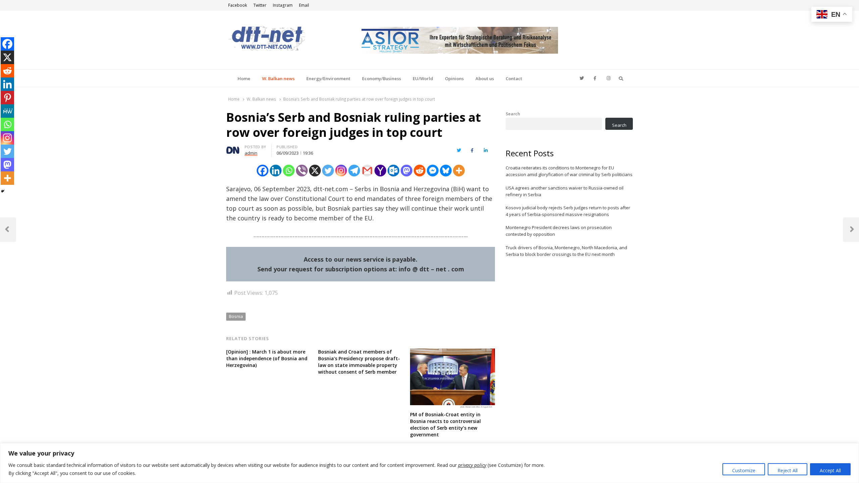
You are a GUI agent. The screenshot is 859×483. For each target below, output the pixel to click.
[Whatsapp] (289, 170)
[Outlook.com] (393, 170)
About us (484, 78)
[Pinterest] (7, 97)
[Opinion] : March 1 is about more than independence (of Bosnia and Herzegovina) (266, 358)
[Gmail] (367, 170)
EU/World (423, 78)
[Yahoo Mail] (380, 170)
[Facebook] (262, 170)
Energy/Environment (328, 78)
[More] (459, 170)
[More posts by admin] (233, 148)
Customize (743, 470)
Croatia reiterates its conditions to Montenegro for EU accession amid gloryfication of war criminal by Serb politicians (569, 171)
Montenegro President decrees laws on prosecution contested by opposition (559, 230)
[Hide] (2, 191)
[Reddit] (419, 170)
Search (513, 113)
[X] (315, 170)
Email (304, 5)
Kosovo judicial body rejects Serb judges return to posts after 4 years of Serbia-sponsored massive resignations (568, 211)
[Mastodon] (406, 170)
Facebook (237, 5)
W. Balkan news (278, 78)
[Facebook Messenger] (433, 170)
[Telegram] (354, 170)
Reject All (787, 470)
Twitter (259, 5)
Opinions (454, 78)
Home (244, 78)
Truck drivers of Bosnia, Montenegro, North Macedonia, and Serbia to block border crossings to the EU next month (566, 251)
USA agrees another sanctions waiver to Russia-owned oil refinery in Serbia (564, 191)
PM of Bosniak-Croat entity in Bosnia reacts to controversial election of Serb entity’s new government (445, 424)
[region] (429, 463)
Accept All (830, 470)
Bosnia (236, 316)
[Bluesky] (446, 170)
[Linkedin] (276, 170)
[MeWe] (7, 111)
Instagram (283, 5)
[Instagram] (341, 170)
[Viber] (302, 170)
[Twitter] (328, 170)
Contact (514, 78)
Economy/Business (381, 78)
